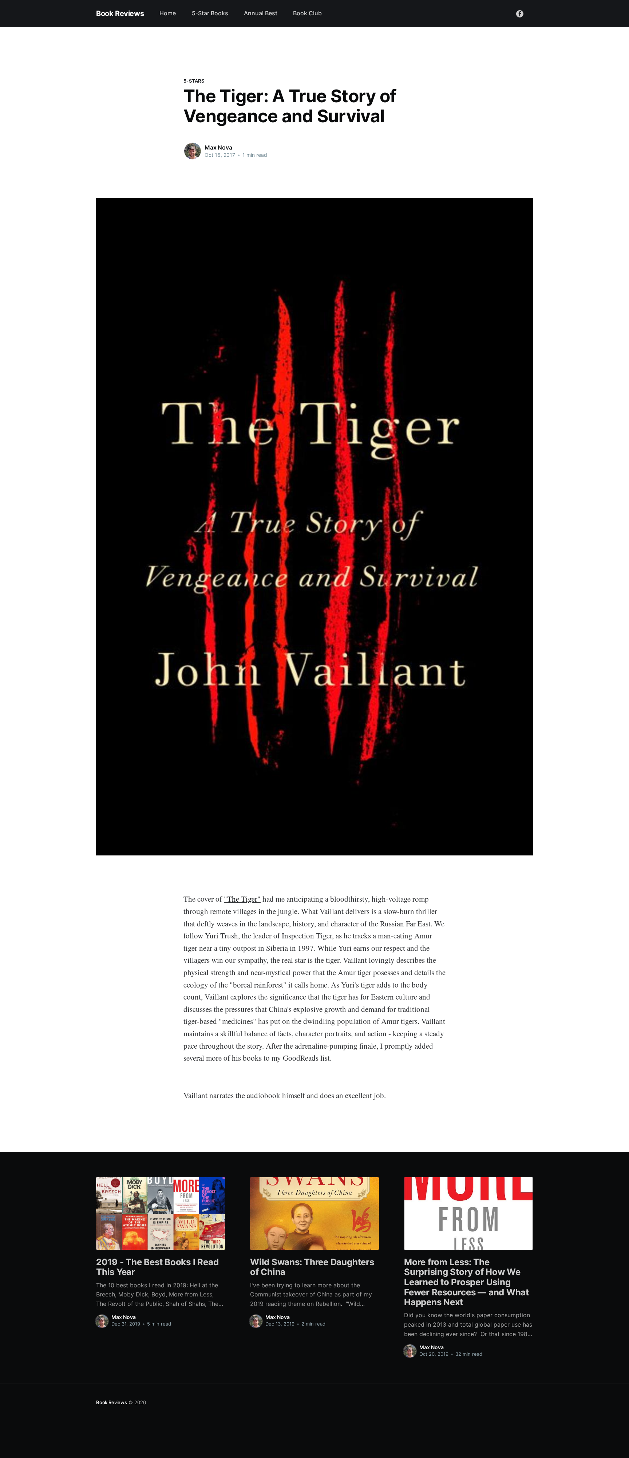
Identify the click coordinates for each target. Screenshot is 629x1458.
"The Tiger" (242, 899)
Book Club (307, 13)
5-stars (193, 81)
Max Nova (218, 147)
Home (167, 13)
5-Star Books (210, 13)
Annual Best (260, 13)
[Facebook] (519, 13)
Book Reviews (120, 13)
